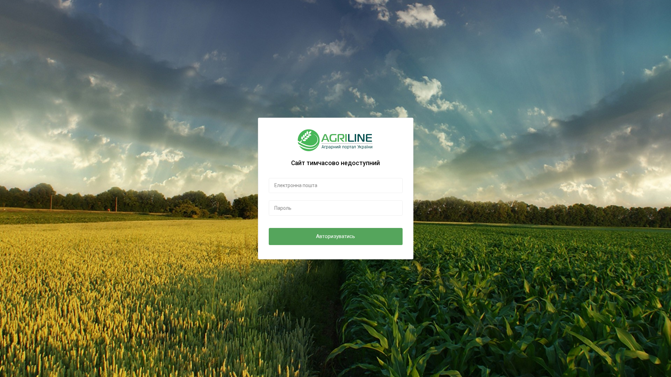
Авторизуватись (335, 236)
